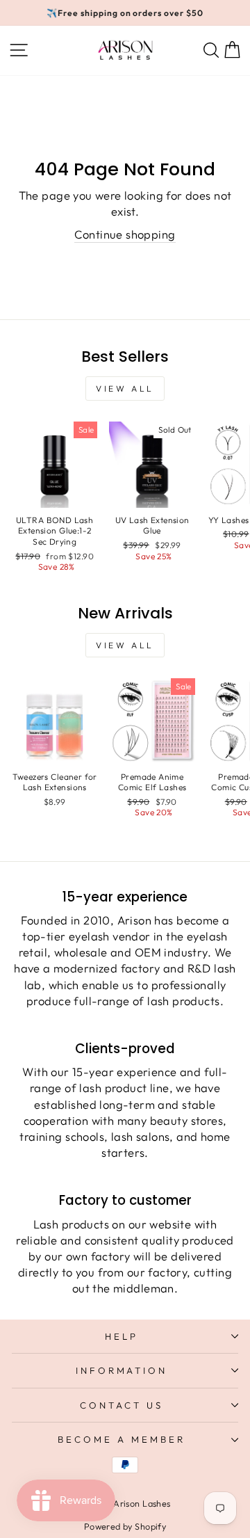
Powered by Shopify (125, 1526)
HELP (121, 1336)
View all (125, 388)
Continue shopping (124, 234)
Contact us (121, 1405)
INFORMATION (122, 1370)
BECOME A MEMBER (121, 1439)
